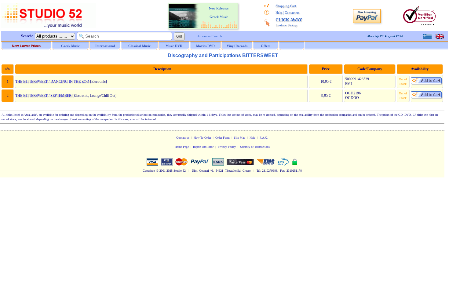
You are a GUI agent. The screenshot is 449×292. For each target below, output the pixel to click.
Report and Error (203, 146)
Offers (265, 46)
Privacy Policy (227, 146)
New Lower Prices (26, 46)
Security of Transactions (255, 146)
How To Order (202, 137)
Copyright (149, 170)
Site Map (239, 137)
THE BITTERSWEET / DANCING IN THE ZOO (52, 81)
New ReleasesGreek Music (218, 12)
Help (279, 12)
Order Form (222, 137)
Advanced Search (209, 36)
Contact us (292, 12)
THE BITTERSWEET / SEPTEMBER (43, 95)
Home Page (182, 146)
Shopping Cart (286, 6)
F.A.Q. (264, 137)
